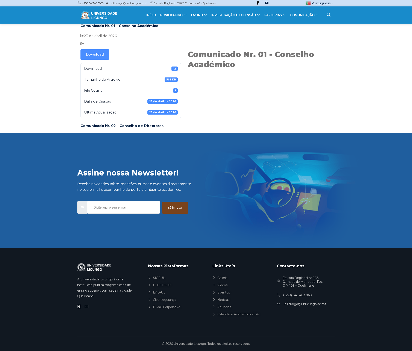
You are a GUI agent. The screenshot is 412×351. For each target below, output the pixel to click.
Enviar (177, 208)
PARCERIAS (273, 15)
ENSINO (197, 15)
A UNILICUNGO (171, 15)
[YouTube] (267, 3)
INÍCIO (151, 15)
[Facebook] (257, 3)
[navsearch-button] (328, 15)
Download (95, 54)
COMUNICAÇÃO (302, 15)
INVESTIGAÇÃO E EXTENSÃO (233, 15)
